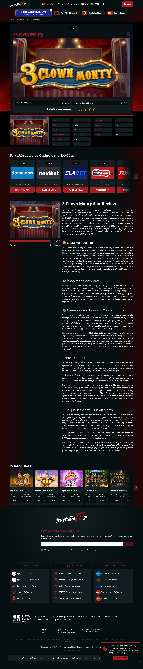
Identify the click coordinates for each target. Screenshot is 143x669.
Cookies (135, 653)
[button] (33, 13)
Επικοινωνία (97, 647)
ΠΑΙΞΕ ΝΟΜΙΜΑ (22, 190)
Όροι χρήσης (46, 647)
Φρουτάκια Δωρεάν (22, 19)
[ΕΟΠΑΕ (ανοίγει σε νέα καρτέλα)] (79, 631)
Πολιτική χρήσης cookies (64, 647)
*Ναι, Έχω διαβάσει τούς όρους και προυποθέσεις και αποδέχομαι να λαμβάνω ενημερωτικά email (74, 550)
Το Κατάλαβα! (121, 658)
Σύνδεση (127, 4)
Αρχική (12, 19)
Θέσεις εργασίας (83, 647)
